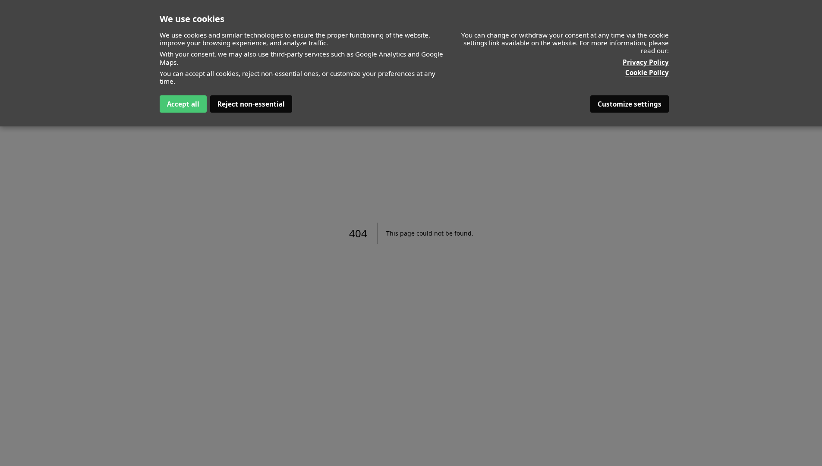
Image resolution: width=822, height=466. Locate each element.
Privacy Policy (646, 62)
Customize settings (629, 104)
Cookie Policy (647, 72)
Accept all (183, 104)
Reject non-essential (251, 104)
